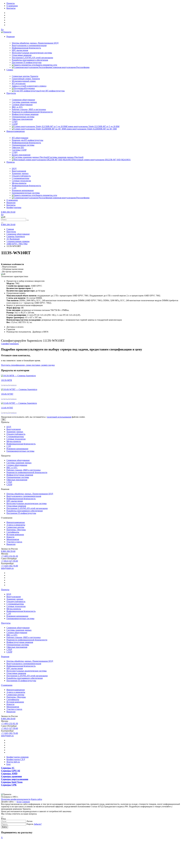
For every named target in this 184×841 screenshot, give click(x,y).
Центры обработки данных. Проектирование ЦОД (35, 43)
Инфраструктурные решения (25, 114)
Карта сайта (36, 799)
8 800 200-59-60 (8, 212)
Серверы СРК (9, 784)
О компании (12, 6)
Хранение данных (20, 173)
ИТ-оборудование (20, 138)
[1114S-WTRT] (19, 403)
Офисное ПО (18, 147)
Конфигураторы (13, 207)
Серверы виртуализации (14, 779)
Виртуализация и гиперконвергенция (29, 45)
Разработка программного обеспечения (30, 60)
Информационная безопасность (26, 48)
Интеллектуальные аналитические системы (32, 53)
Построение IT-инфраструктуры (26, 62)
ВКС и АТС (17, 107)
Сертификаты (12, 532)
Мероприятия (12, 539)
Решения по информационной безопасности (32, 112)
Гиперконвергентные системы (26, 193)
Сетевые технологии (21, 181)
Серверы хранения (11, 776)
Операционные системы (23, 117)
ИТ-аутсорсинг (19, 83)
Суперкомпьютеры (20, 178)
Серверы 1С (8, 767)
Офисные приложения (22, 119)
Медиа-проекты (19, 183)
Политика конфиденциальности (16, 799)
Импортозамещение (15, 131)
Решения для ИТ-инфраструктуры (27, 140)
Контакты (10, 8)
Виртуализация (19, 171)
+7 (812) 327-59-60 (9, 561)
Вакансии (10, 202)
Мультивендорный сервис (24, 81)
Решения (10, 36)
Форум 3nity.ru (13, 762)
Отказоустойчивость (21, 176)
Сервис (9, 70)
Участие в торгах (14, 542)
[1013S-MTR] (18, 375)
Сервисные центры (15, 527)
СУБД (14, 121)
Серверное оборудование (23, 100)
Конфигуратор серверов (17, 757)
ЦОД (14, 168)
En (2, 29)
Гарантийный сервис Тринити (26, 78)
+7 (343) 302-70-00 (9, 566)
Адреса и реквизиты (15, 525)
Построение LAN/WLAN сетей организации (32, 57)
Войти (4, 827)
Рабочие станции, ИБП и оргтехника (29, 109)
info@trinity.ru (7, 568)
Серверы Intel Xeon (11, 782)
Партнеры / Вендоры (16, 529)
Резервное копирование (23, 190)
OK (3, 420)
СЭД (14, 188)
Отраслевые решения (21, 55)
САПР (15, 124)
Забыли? (38, 824)
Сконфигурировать (10, 343)
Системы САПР (19, 150)
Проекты (10, 3)
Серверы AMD (9, 773)
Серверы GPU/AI (10, 770)
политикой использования (59, 417)
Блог (8, 764)
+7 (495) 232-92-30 (9, 556)
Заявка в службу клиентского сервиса (29, 86)
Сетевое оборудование (22, 104)
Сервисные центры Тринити (25, 76)
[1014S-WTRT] (19, 389)
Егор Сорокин (23, 802)
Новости (10, 537)
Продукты (11, 93)
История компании (15, 534)
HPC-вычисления (20, 50)
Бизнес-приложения (21, 155)
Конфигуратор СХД (15, 759)
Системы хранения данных (24, 102)
